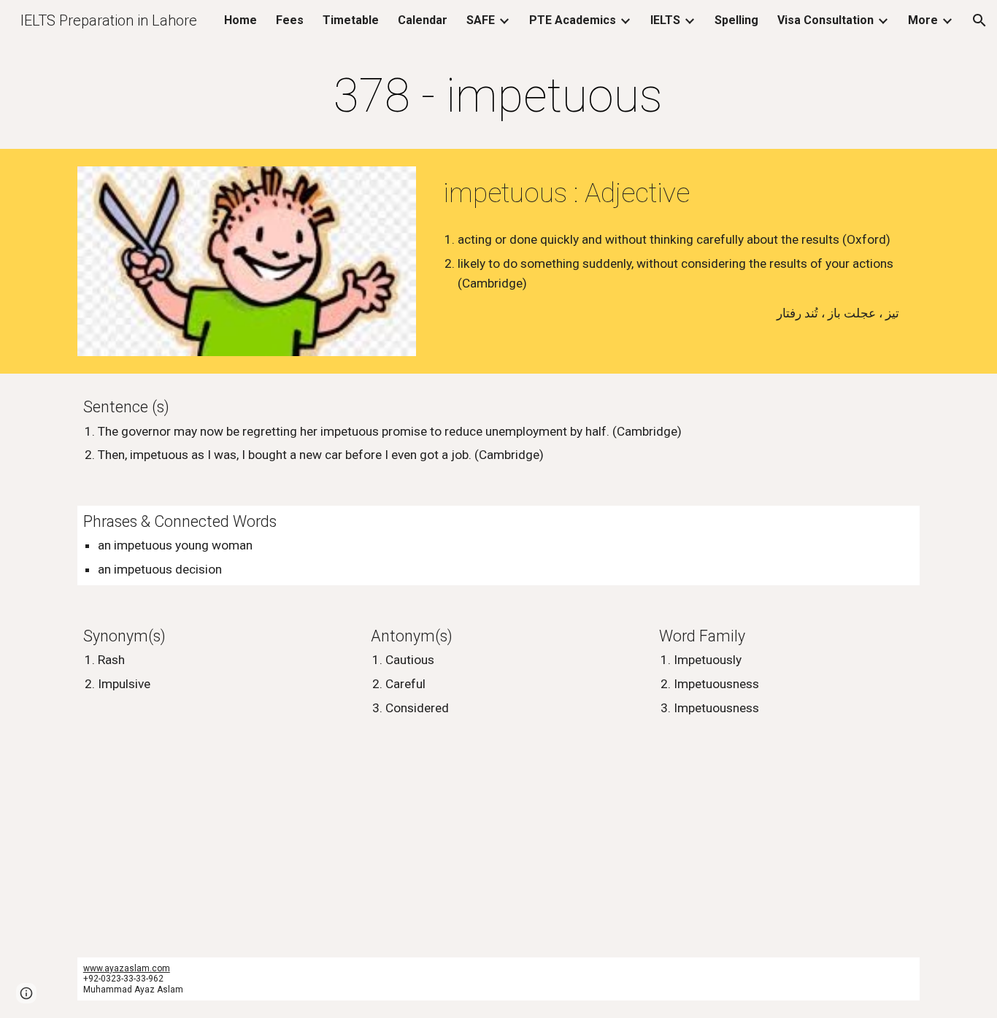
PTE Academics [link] (572, 20)
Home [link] (240, 20)
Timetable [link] (351, 20)
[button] (979, 20)
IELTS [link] (665, 20)
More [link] (923, 20)
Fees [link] (290, 20)
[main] (498, 96)
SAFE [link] (480, 20)
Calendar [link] (422, 20)
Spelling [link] (736, 20)
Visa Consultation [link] (825, 20)
